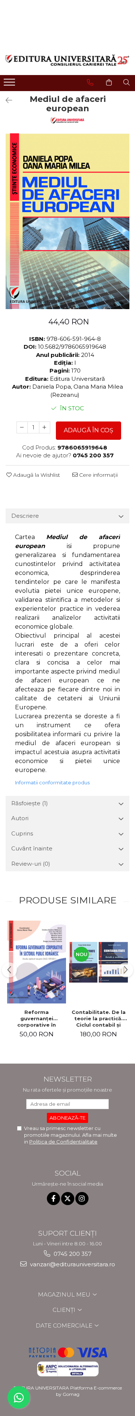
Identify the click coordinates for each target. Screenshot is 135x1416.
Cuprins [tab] (22, 833)
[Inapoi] (5, 100)
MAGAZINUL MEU (65, 1294)
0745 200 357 (72, 1253)
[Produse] (10, 84)
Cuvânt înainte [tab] (31, 848)
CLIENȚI (64, 1309)
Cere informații (98, 475)
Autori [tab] (19, 818)
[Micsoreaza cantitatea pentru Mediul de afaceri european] (22, 427)
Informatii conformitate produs (52, 782)
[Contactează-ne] (90, 82)
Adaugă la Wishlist (36, 475)
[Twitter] (67, 1198)
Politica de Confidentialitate (63, 1142)
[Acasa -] (67, 60)
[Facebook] (53, 1198)
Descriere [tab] (25, 515)
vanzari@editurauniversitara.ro (71, 1264)
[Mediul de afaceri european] (67, 221)
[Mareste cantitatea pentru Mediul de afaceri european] (44, 427)
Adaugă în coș (88, 430)
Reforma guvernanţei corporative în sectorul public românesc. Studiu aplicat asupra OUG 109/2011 (36, 1018)
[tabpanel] (67, 221)
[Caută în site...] (126, 82)
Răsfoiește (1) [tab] (29, 803)
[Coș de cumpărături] (109, 82)
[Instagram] (81, 1198)
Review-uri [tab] (30, 863)
